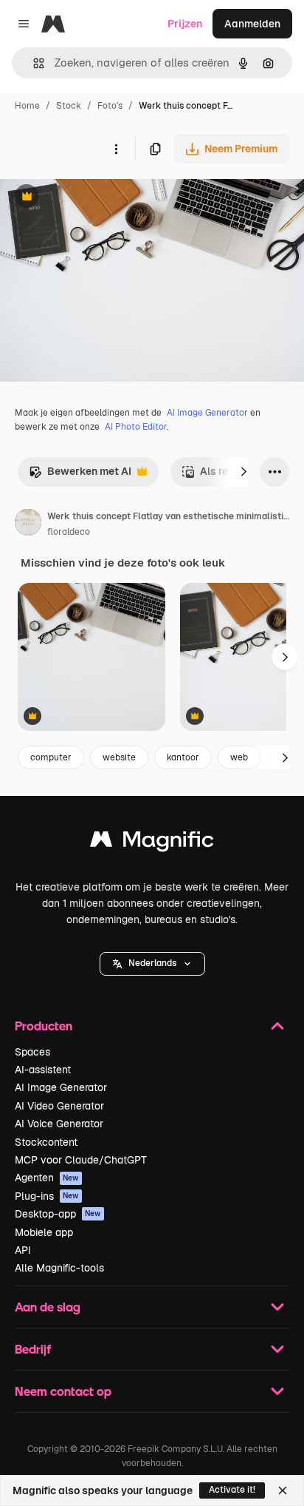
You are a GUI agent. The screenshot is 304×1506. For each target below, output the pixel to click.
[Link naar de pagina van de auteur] (28, 524)
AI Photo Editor (136, 427)
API (23, 1250)
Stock (68, 106)
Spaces (32, 1051)
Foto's (109, 106)
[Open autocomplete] (33, 63)
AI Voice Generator (59, 1123)
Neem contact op (63, 1391)
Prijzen (184, 23)
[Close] (282, 1490)
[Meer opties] (116, 148)
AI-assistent (43, 1069)
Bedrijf (33, 1349)
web (239, 757)
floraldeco (68, 532)
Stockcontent (46, 1142)
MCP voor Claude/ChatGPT (81, 1159)
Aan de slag (47, 1306)
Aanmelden (252, 23)
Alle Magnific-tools (59, 1267)
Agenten (47, 1177)
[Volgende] (243, 472)
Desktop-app (58, 1213)
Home (27, 106)
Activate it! (232, 1490)
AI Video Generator (59, 1105)
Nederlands (152, 963)
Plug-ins (47, 1196)
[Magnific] (152, 842)
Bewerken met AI (80, 475)
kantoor (183, 757)
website (119, 757)
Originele (97, 198)
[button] (152, 964)
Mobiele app (44, 1232)
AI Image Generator (207, 413)
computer (51, 757)
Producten (43, 1025)
